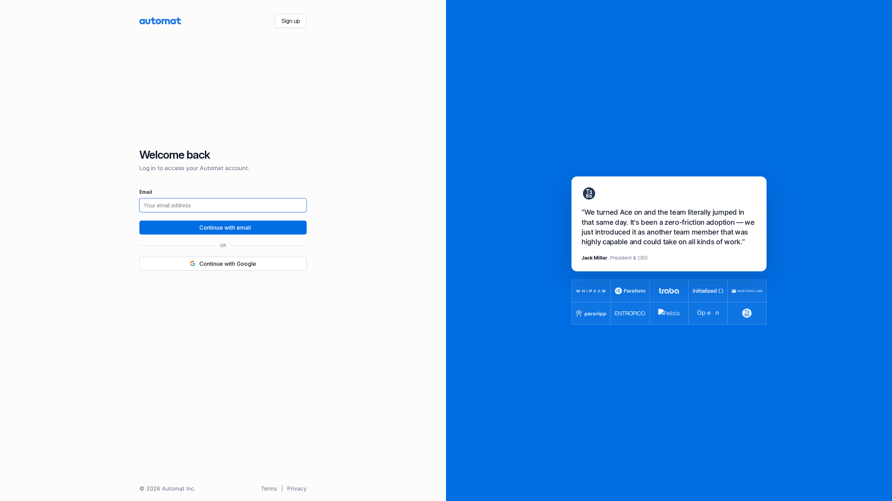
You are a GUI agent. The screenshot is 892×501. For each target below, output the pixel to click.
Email (145, 192)
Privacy (297, 488)
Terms (269, 488)
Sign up (291, 21)
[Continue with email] (223, 227)
